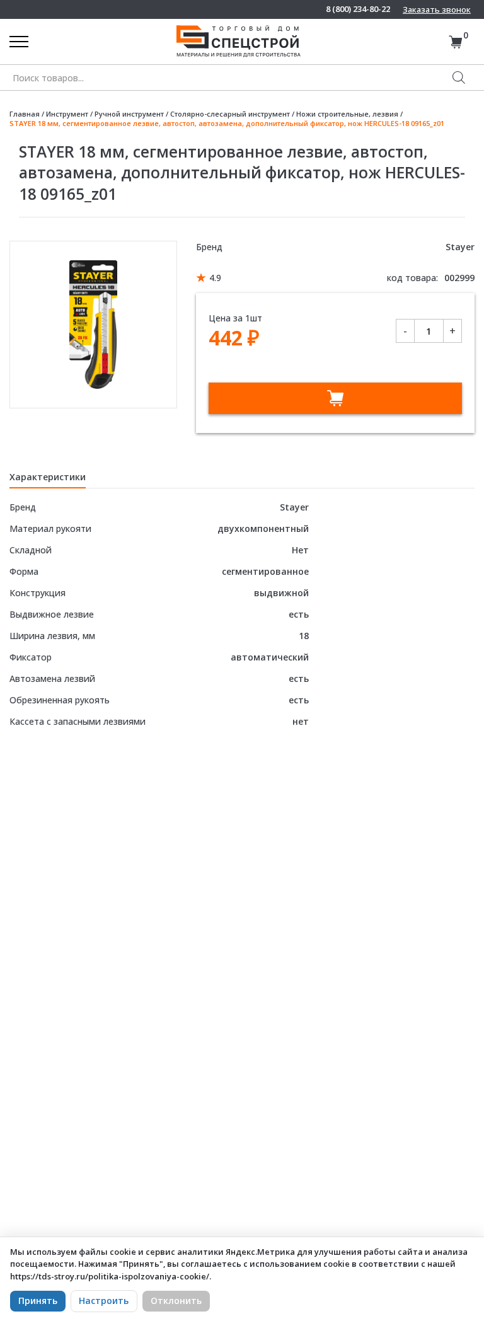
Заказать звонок (437, 9)
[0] (455, 42)
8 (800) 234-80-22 (358, 9)
